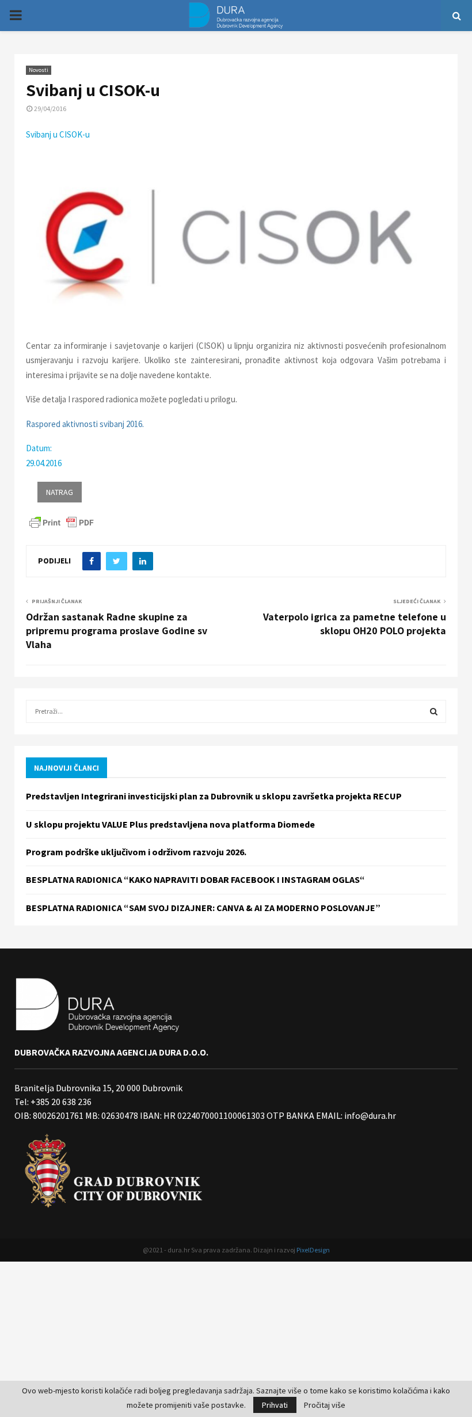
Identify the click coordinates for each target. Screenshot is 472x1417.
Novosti (38, 70)
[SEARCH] (433, 711)
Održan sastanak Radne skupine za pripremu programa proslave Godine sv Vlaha (116, 630)
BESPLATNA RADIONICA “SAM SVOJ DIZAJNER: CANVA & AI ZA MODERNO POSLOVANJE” (203, 907)
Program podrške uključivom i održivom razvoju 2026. (136, 852)
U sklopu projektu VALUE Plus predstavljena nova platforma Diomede (170, 824)
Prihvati (275, 1405)
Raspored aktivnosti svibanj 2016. (85, 423)
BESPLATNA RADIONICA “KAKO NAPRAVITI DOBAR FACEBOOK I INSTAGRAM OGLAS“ (195, 879)
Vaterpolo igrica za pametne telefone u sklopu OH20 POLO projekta (354, 623)
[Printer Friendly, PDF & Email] (61, 522)
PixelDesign (313, 1249)
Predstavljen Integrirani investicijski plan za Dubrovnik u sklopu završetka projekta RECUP (214, 796)
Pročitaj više (324, 1405)
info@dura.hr (369, 1115)
